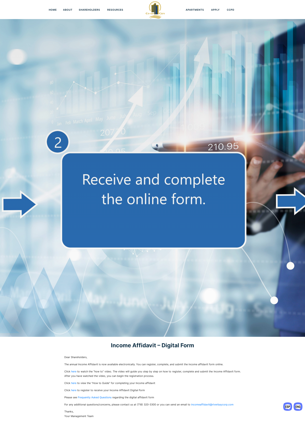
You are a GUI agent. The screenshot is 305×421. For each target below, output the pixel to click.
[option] (152, 168)
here (73, 371)
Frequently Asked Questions (95, 397)
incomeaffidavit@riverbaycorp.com (212, 404)
